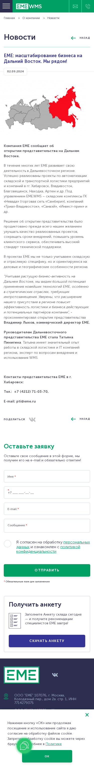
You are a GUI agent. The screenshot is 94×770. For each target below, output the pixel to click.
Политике (54, 744)
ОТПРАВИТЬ (47, 570)
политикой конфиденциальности (48, 549)
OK (47, 756)
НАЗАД (85, 37)
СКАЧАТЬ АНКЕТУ (47, 641)
